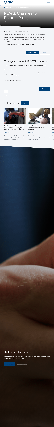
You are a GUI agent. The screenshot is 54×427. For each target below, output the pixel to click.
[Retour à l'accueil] (8, 2)
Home (5, 7)
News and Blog (10, 7)
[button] (50, 116)
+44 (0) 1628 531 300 (22, 364)
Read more (6, 108)
